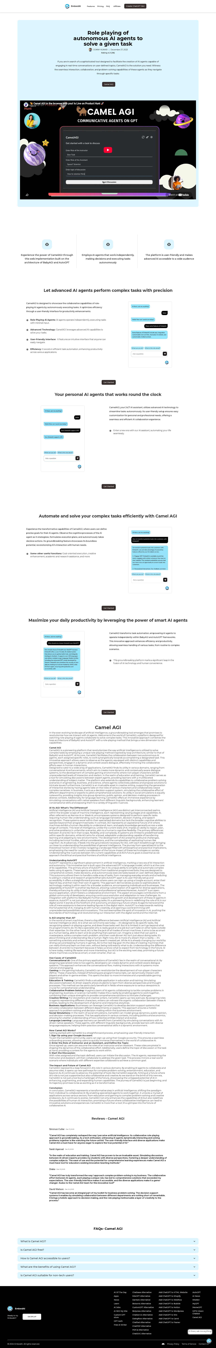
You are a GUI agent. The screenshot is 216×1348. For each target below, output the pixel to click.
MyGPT (195, 1303)
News (116, 1300)
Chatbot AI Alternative (142, 1315)
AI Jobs (117, 1307)
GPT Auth (118, 1321)
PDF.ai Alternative (140, 1330)
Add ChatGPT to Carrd (169, 1318)
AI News (196, 1296)
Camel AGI (108, 84)
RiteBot (196, 1300)
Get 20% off (32, 1316)
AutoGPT (196, 1292)
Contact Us (203, 1344)
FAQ (108, 6)
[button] (108, 1241)
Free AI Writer (120, 1325)
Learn (116, 1303)
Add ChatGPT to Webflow (170, 1300)
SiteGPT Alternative (141, 1296)
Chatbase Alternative (142, 1292)
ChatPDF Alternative (141, 1326)
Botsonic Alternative (141, 1303)
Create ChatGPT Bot (135, 6)
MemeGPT (197, 1307)
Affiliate (117, 6)
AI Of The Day (120, 1292)
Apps (116, 1296)
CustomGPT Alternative (143, 1307)
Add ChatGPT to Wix (168, 1315)
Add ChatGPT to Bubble (169, 1303)
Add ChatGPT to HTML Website (173, 1292)
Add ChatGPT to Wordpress (171, 1311)
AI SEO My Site (120, 1311)
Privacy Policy (173, 1344)
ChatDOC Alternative (141, 1333)
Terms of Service (189, 1344)
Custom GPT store (119, 1316)
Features (91, 6)
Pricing (100, 6)
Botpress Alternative (141, 1311)
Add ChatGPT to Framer (169, 1322)
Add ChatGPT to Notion (169, 1307)
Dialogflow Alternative (142, 1318)
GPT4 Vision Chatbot (198, 1312)
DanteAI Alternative (141, 1300)
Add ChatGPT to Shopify (170, 1296)
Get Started (109, 382)
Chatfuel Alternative (141, 1322)
